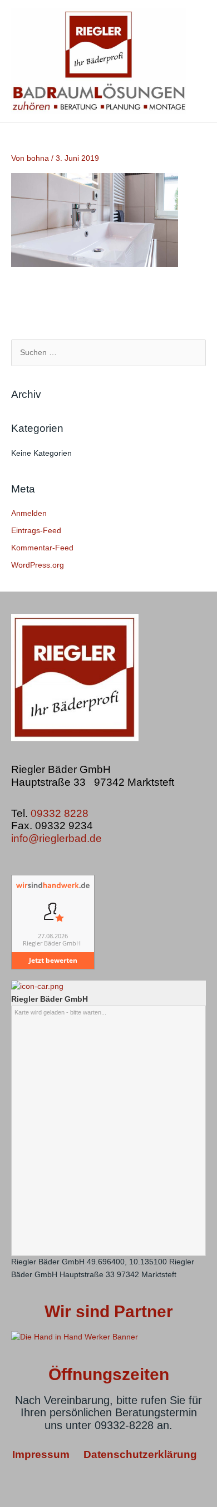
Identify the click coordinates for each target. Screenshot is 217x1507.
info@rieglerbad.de (56, 838)
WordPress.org (37, 565)
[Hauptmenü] (196, 61)
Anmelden (29, 513)
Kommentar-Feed (42, 548)
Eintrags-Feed (36, 530)
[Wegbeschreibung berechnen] (37, 986)
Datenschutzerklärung (140, 1454)
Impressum (42, 1454)
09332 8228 (61, 813)
